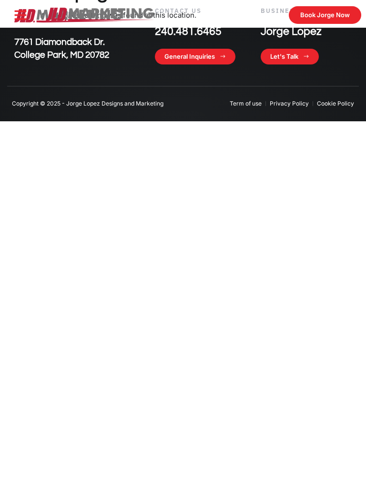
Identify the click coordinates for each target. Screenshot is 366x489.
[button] (20, 15)
